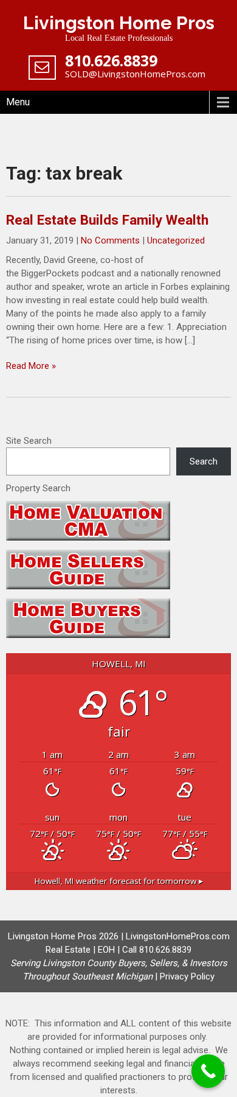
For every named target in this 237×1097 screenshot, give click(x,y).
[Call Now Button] (208, 1071)
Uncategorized (176, 240)
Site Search (29, 440)
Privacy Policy (187, 976)
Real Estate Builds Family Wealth (107, 220)
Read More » (31, 365)
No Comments (110, 240)
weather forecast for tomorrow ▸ (119, 880)
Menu (18, 102)
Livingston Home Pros (119, 22)
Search (204, 461)
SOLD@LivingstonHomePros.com (135, 74)
